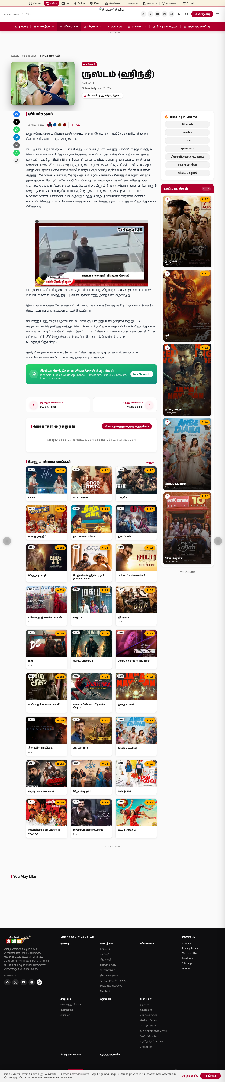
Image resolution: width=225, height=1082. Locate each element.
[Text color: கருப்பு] (50, 125)
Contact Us (188, 943)
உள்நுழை (204, 13)
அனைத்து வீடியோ (70, 1004)
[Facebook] (143, 14)
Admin (186, 968)
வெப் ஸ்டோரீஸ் (148, 1036)
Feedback (187, 958)
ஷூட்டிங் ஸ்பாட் (148, 1025)
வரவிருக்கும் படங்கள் (152, 1041)
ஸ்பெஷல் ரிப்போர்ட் (111, 985)
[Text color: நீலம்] (54, 124)
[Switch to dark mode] (179, 14)
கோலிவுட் (105, 948)
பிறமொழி (105, 959)
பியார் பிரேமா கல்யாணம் (187, 156)
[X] (150, 14)
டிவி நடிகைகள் (148, 1015)
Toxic (187, 140)
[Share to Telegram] (16, 137)
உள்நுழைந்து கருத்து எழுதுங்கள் (128, 426)
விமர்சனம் (29, 55)
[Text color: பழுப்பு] (59, 124)
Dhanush (187, 124)
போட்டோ (145, 999)
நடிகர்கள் (145, 1004)
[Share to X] (16, 122)
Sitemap (187, 963)
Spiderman (187, 148)
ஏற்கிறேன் (210, 1075)
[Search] (187, 14)
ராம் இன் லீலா (187, 164)
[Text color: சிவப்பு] (64, 124)
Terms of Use (189, 953)
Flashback (105, 991)
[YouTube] (157, 14)
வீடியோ (65, 999)
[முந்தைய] (7, 541)
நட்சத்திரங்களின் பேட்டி (113, 980)
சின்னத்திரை (107, 970)
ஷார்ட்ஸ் (65, 1015)
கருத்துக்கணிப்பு (110, 1054)
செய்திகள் (106, 943)
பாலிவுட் (104, 954)
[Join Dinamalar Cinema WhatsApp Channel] (171, 14)
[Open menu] (217, 14)
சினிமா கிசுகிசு (108, 964)
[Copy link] (16, 160)
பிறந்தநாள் (146, 1046)
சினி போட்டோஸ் (149, 1020)
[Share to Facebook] (16, 114)
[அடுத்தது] (218, 541)
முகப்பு (15, 55)
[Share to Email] (16, 145)
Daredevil (187, 132)
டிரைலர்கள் (66, 1009)
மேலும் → (151, 462)
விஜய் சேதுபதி (187, 172)
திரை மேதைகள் (109, 975)
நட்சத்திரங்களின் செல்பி (153, 1030)
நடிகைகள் (146, 1009)
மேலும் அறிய (190, 1075)
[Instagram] (164, 14)
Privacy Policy (190, 948)
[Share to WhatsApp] (16, 129)
